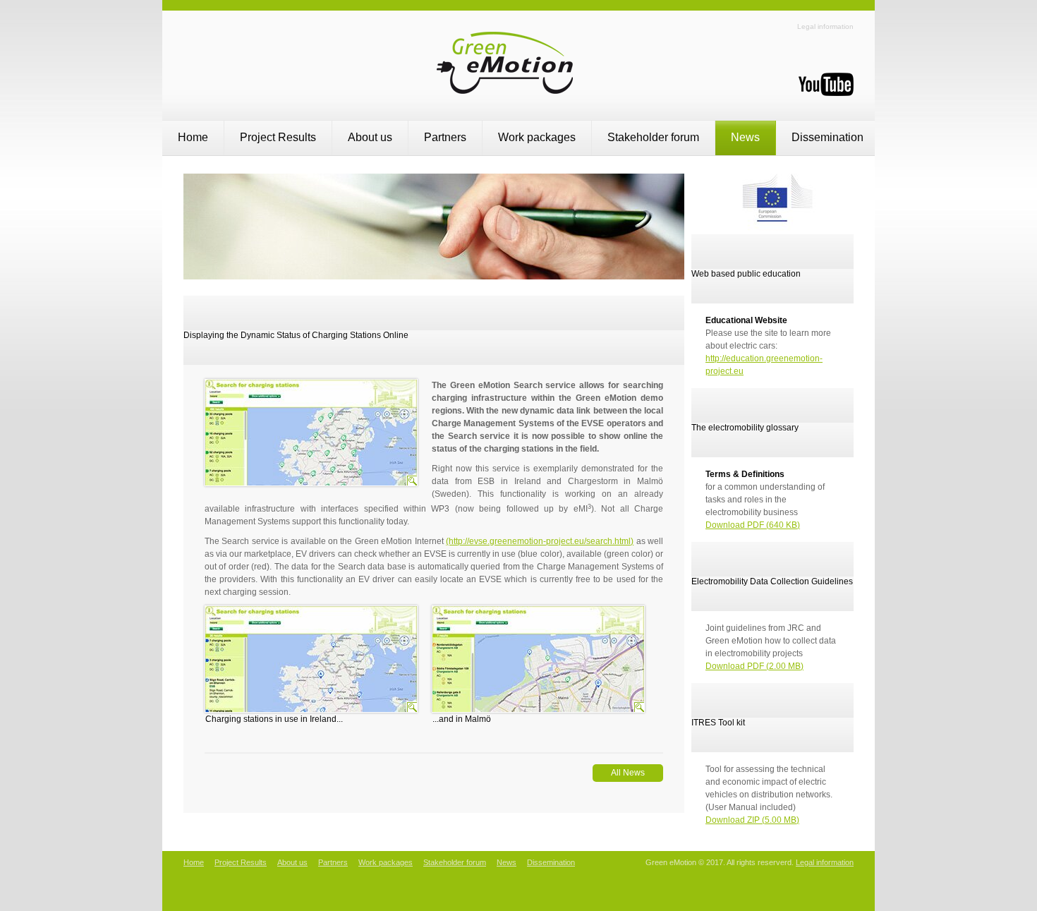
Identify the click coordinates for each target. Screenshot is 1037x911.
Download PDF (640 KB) (752, 525)
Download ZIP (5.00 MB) (752, 820)
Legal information (825, 26)
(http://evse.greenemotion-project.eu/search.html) (539, 541)
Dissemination (827, 137)
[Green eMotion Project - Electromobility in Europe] (519, 99)
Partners (445, 137)
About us (370, 137)
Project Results (278, 137)
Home (193, 137)
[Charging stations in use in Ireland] (411, 706)
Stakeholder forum (653, 137)
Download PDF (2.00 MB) (754, 666)
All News (628, 773)
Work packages (537, 137)
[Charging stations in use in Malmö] (638, 706)
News (745, 137)
